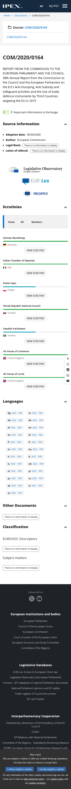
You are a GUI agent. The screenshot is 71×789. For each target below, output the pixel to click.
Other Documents (19, 505)
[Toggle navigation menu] (65, 6)
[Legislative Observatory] (35, 169)
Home (7, 15)
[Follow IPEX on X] (31, 598)
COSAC (35, 731)
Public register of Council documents (35, 693)
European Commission (35, 631)
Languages (13, 401)
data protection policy (34, 779)
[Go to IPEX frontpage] (13, 6)
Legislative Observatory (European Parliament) (35, 677)
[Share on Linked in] (68, 369)
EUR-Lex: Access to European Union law (35, 672)
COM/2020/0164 (17, 37)
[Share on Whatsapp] (68, 375)
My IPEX (54, 6)
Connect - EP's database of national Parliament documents (35, 682)
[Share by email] (68, 380)
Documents (21, 15)
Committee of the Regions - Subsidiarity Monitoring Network (35, 742)
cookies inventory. (37, 783)
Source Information (21, 124)
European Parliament (35, 621)
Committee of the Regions (35, 648)
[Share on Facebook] (68, 358)
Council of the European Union (35, 626)
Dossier (30, 27)
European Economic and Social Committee (35, 642)
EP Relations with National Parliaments (35, 737)
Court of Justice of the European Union (35, 637)
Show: (11, 222)
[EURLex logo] (35, 181)
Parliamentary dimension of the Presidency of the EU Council (35, 724)
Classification (15, 527)
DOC (14, 413)
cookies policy (57, 779)
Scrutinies (12, 207)
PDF (20, 413)
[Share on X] (68, 364)
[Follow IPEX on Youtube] (39, 598)
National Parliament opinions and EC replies (35, 688)
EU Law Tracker (35, 699)
